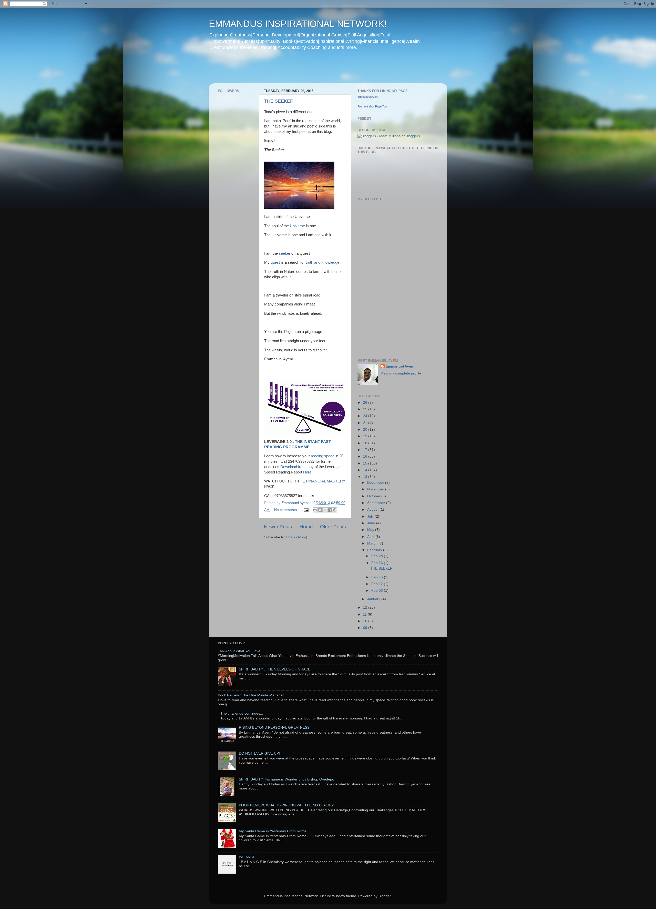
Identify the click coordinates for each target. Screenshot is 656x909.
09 (365, 628)
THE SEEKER (278, 101)
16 (365, 456)
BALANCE (247, 857)
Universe (297, 226)
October (374, 496)
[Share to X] (324, 509)
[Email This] (315, 509)
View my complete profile (401, 373)
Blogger (384, 896)
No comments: (286, 510)
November (376, 489)
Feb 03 (377, 590)
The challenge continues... (241, 713)
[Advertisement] (307, 70)
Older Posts (333, 526)
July (371, 516)
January (374, 599)
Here (307, 472)
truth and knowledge (322, 262)
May (371, 530)
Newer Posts (278, 526)
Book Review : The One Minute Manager (251, 695)
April (371, 537)
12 (365, 607)
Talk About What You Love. (239, 651)
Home (306, 526)
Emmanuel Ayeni (367, 96)
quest (276, 262)
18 (365, 443)
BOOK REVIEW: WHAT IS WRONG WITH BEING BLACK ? (286, 805)
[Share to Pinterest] (334, 509)
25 (365, 409)
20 (365, 429)
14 (365, 470)
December (376, 483)
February (375, 550)
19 (365, 436)
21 (365, 423)
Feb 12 (377, 584)
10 (365, 621)
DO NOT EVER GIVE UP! (259, 753)
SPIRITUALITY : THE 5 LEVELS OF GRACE (274, 669)
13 (365, 477)
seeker (284, 253)
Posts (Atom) (296, 537)
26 (365, 402)
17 (365, 450)
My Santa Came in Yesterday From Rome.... (275, 831)
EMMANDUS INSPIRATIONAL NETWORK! (298, 23)
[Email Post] (306, 510)
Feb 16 (377, 577)
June (371, 523)
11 (365, 614)
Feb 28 (377, 556)
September (376, 503)
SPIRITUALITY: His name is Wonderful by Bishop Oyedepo (286, 779)
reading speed (322, 456)
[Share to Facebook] (329, 509)
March (372, 543)
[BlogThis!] (320, 509)
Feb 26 (377, 563)
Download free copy (297, 467)
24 (365, 416)
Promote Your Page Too (372, 106)
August (373, 509)
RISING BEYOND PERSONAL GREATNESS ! (275, 727)
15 (365, 463)
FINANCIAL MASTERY (325, 481)
